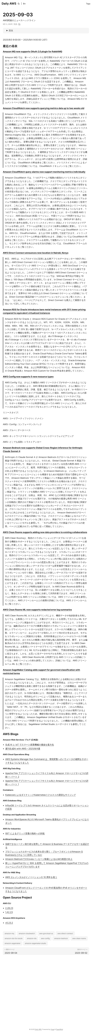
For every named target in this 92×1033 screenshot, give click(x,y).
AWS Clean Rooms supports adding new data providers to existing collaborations (45, 532)
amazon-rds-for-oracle (13, 938)
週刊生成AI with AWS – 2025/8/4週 (22, 748)
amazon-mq (9, 933)
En (24, 3)
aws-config (45, 938)
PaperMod (59, 1029)
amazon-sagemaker (12, 943)
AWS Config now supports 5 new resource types (28, 376)
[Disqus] (46, 990)
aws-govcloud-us (46, 933)
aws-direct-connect (65, 933)
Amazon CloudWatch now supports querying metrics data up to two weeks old (43, 108)
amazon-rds (31, 938)
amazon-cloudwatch (27, 933)
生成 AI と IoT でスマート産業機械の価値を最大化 (29, 744)
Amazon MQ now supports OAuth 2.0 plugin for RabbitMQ (32, 51)
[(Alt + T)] (18, 3)
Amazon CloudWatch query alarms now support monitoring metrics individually (44, 172)
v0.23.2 (9, 922)
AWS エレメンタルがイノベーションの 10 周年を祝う (31, 877)
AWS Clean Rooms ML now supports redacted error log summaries (37, 609)
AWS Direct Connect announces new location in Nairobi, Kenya (35, 253)
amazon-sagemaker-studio (35, 943)
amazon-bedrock (61, 938)
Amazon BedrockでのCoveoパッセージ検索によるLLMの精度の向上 (38, 859)
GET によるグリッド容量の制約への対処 (25, 833)
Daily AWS (9, 3)
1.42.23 (9, 912)
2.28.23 (9, 908)
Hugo (52, 1029)
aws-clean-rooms (79, 938)
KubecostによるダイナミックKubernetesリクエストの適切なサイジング (40, 795)
